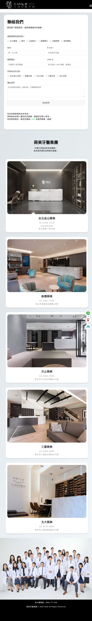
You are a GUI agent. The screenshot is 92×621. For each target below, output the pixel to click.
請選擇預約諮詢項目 (16, 36)
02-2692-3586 (47, 376)
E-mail (50, 48)
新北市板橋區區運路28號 (47, 304)
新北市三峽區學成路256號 (47, 530)
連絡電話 (11, 60)
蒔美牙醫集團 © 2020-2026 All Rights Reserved (46, 607)
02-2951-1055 (47, 301)
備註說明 (10, 83)
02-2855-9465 (47, 451)
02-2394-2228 (47, 223)
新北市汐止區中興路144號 (47, 379)
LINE (33, 119)
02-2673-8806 (47, 526)
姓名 (9, 48)
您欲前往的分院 (14, 71)
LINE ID (50, 60)
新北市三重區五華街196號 (47, 455)
